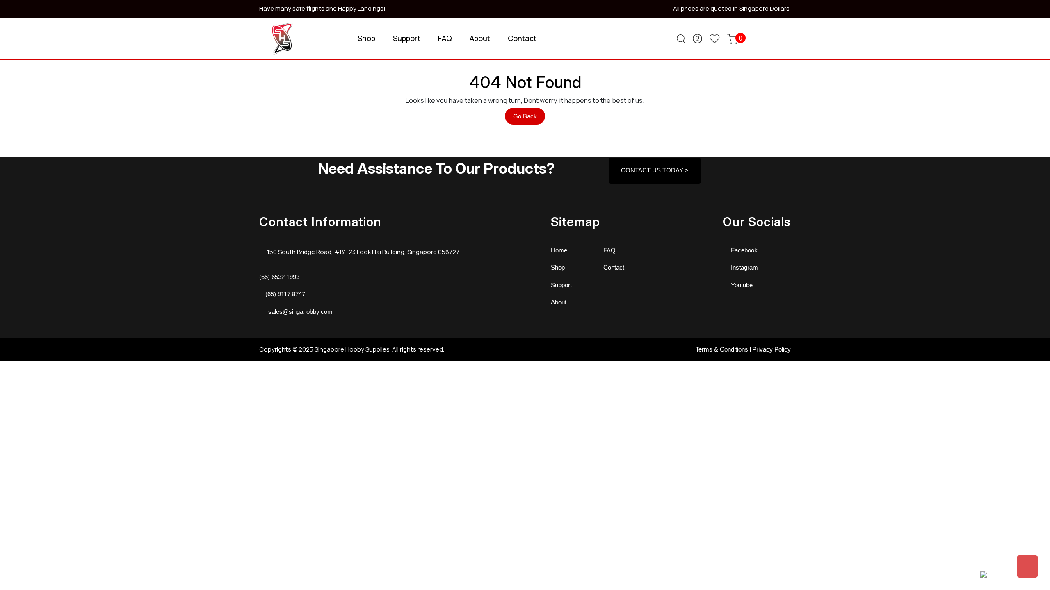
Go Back (529, 118)
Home (559, 250)
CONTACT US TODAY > (655, 170)
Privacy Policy (771, 349)
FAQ (445, 38)
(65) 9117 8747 (285, 293)
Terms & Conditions (722, 349)
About (480, 38)
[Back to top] (1027, 566)
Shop (366, 38)
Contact (522, 38)
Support (406, 38)
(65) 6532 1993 (279, 276)
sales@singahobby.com (300, 311)
